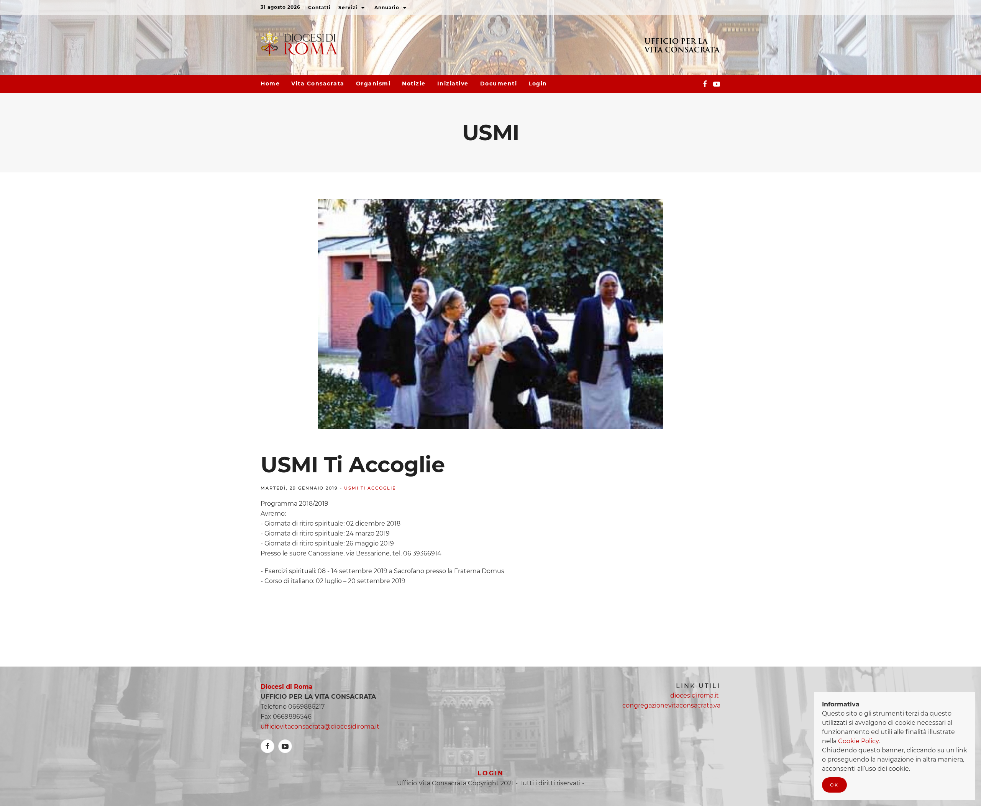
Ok (834, 785)
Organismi (373, 83)
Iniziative (453, 83)
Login (537, 83)
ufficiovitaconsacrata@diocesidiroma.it (320, 726)
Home (270, 83)
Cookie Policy (858, 741)
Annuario (387, 7)
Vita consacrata (317, 83)
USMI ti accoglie (370, 488)
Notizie (414, 83)
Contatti (319, 7)
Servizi (348, 7)
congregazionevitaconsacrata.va (671, 705)
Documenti (498, 83)
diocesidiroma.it (695, 695)
